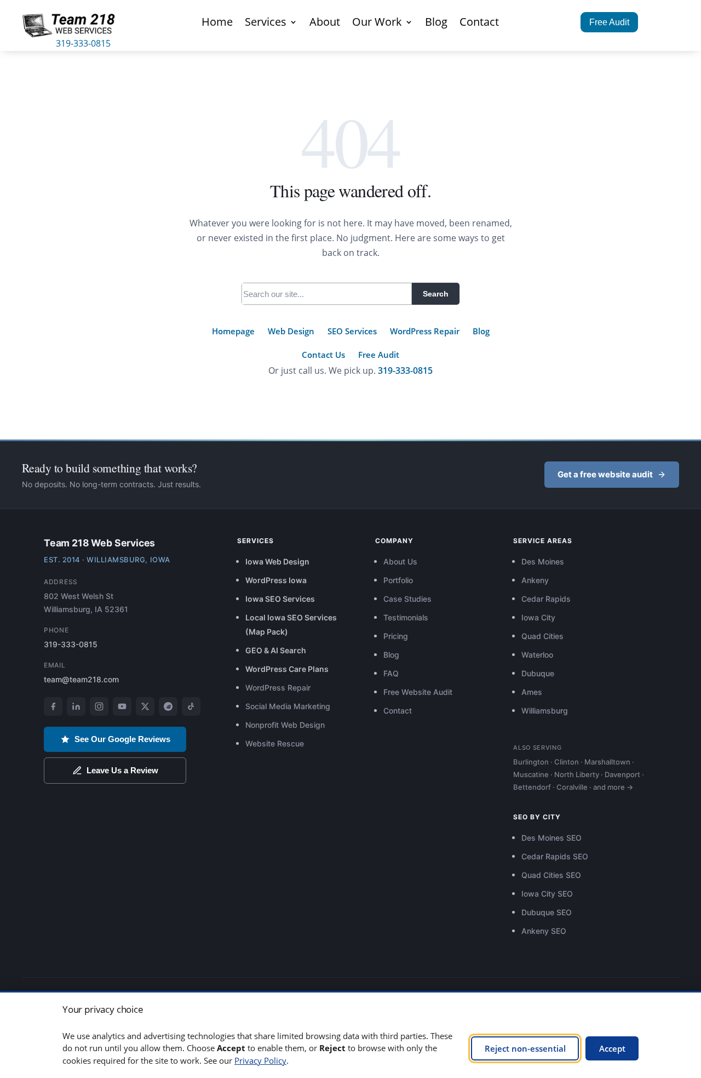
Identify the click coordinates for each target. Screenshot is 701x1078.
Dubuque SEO (546, 912)
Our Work (377, 23)
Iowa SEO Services (280, 598)
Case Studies (407, 598)
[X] (145, 706)
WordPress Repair (424, 331)
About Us (400, 561)
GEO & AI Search (275, 650)
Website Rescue (274, 743)
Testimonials (405, 617)
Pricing (395, 636)
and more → (613, 787)
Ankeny (535, 580)
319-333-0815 (83, 43)
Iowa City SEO (547, 893)
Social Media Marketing (287, 706)
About (324, 23)
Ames (531, 692)
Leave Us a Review (122, 770)
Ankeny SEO (543, 931)
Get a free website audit (605, 474)
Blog (436, 23)
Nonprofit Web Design (285, 724)
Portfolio (398, 580)
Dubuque (537, 673)
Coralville (572, 787)
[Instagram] (99, 706)
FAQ (391, 673)
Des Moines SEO (551, 837)
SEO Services (352, 331)
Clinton (566, 761)
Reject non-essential (525, 1048)
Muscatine (531, 774)
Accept (612, 1048)
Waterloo (537, 654)
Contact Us (323, 354)
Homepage (233, 331)
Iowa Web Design (277, 561)
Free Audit (609, 22)
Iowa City (538, 617)
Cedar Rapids (546, 598)
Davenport (622, 774)
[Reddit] (168, 706)
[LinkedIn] (76, 706)
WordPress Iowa (276, 580)
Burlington (531, 761)
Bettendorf (532, 787)
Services (265, 23)
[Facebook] (53, 706)
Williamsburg (544, 710)
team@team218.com (81, 679)
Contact (479, 23)
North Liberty (576, 774)
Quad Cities (542, 636)
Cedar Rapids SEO (554, 856)
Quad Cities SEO (551, 875)
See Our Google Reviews (122, 739)
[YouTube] (122, 706)
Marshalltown (607, 761)
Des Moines (542, 561)
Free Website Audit (417, 692)
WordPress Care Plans (287, 669)
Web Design (291, 331)
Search (436, 293)
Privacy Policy (260, 1060)
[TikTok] (191, 706)
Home (217, 23)
